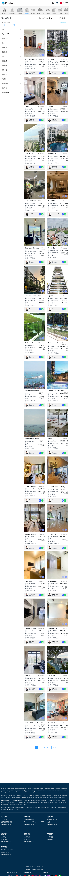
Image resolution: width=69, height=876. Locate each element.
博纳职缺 (50, 839)
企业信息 (27, 837)
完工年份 (4, 70)
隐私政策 (28, 869)
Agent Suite (5, 852)
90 (53, 747)
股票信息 (27, 839)
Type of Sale (5, 34)
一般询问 (50, 837)
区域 (3, 43)
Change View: (45, 18)
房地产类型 (5, 38)
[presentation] (40, 55)
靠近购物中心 (5, 92)
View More (5, 824)
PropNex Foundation (7, 850)
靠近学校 (4, 88)
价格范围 (4, 47)
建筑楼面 (4, 52)
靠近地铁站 (5, 83)
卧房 (3, 56)
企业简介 (4, 837)
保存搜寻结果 (63, 22)
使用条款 (40, 869)
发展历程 (4, 839)
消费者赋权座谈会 (6, 822)
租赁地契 (4, 65)
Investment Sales (52, 820)
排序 (62, 18)
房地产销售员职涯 (29, 820)
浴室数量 (4, 61)
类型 (3, 29)
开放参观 (4, 74)
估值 (48, 822)
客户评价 (4, 820)
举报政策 (34, 869)
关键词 (4, 79)
